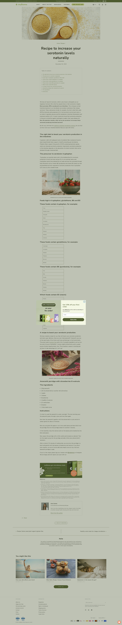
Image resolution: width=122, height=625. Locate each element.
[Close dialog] (84, 302)
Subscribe (73, 320)
